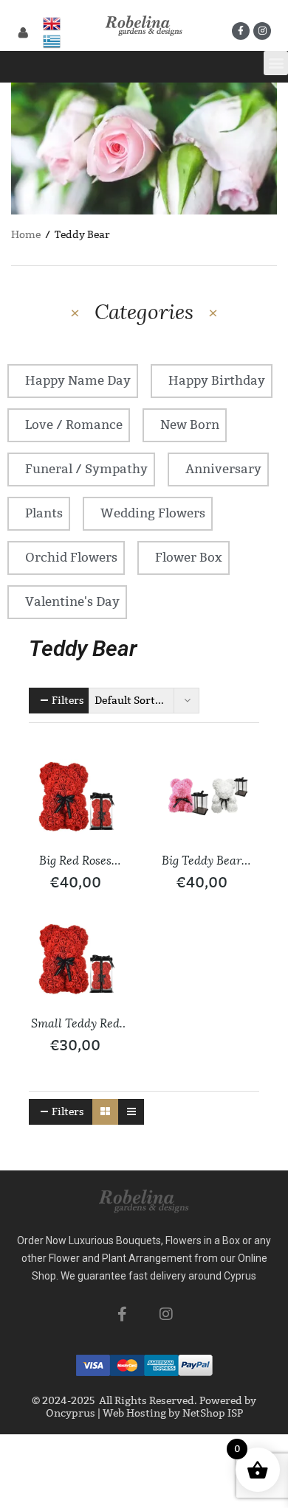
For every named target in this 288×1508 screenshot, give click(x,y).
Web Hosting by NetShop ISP (173, 1413)
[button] (276, 63)
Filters (68, 700)
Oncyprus (70, 1413)
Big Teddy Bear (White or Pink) (202, 862)
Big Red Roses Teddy (75, 862)
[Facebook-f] (241, 31)
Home (26, 234)
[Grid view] (105, 1112)
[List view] (131, 1112)
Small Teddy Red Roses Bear (75, 1024)
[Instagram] (262, 31)
